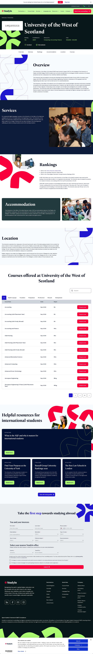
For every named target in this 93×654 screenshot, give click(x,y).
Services (38, 11)
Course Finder (65, 585)
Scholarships (65, 594)
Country (12, 550)
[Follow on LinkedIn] (7, 602)
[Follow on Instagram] (23, 602)
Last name (38, 525)
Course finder (31, 11)
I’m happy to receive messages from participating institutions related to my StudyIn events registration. (35, 562)
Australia (48, 588)
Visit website (41, 45)
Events (62, 11)
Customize (77, 645)
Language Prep (66, 591)
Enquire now (82, 307)
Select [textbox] (36, 534)
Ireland (48, 597)
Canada (48, 591)
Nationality (38, 532)
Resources (55, 11)
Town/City (38, 550)
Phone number (63, 525)
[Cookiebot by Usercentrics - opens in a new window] (9, 651)
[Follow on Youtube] (18, 602)
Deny (78, 649)
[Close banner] (90, 639)
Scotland (29, 45)
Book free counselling (81, 11)
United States (49, 603)
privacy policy (79, 556)
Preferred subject (39, 538)
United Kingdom (50, 585)
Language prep (47, 11)
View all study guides (46, 494)
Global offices (81, 585)
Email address (13, 532)
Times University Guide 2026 (53, 170)
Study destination (64, 538)
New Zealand (49, 600)
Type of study (63, 532)
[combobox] (62, 528)
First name (13, 525)
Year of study (13, 538)
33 (84, 395)
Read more (9, 452)
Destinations (21, 11)
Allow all (78, 641)
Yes (60, 2)
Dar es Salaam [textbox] (38, 552)
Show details (21, 651)
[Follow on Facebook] (12, 602)
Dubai (47, 594)
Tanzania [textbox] (12, 552)
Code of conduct (82, 593)
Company (68, 11)
